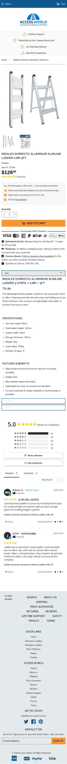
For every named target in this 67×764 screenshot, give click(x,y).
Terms (50, 620)
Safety (57, 616)
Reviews (51, 611)
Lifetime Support (33, 616)
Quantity (6, 209)
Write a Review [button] (35, 455)
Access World (25, 753)
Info (33, 273)
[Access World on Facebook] (33, 723)
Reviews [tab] (9, 473)
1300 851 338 (38, 195)
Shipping (33, 401)
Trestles (33, 657)
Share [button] (10, 521)
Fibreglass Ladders (33, 645)
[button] (56, 521)
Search (32, 597)
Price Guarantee (41, 606)
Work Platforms (33, 649)
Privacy (34, 620)
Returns (33, 407)
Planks (33, 653)
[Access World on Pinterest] (40, 723)
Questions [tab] (29, 473)
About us (50, 597)
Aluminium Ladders (33, 641)
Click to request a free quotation (38, 256)
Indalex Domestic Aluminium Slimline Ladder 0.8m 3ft (28, 514)
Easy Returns (21, 200)
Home (4, 60)
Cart (63, 4)
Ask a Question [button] (35, 463)
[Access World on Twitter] (26, 723)
